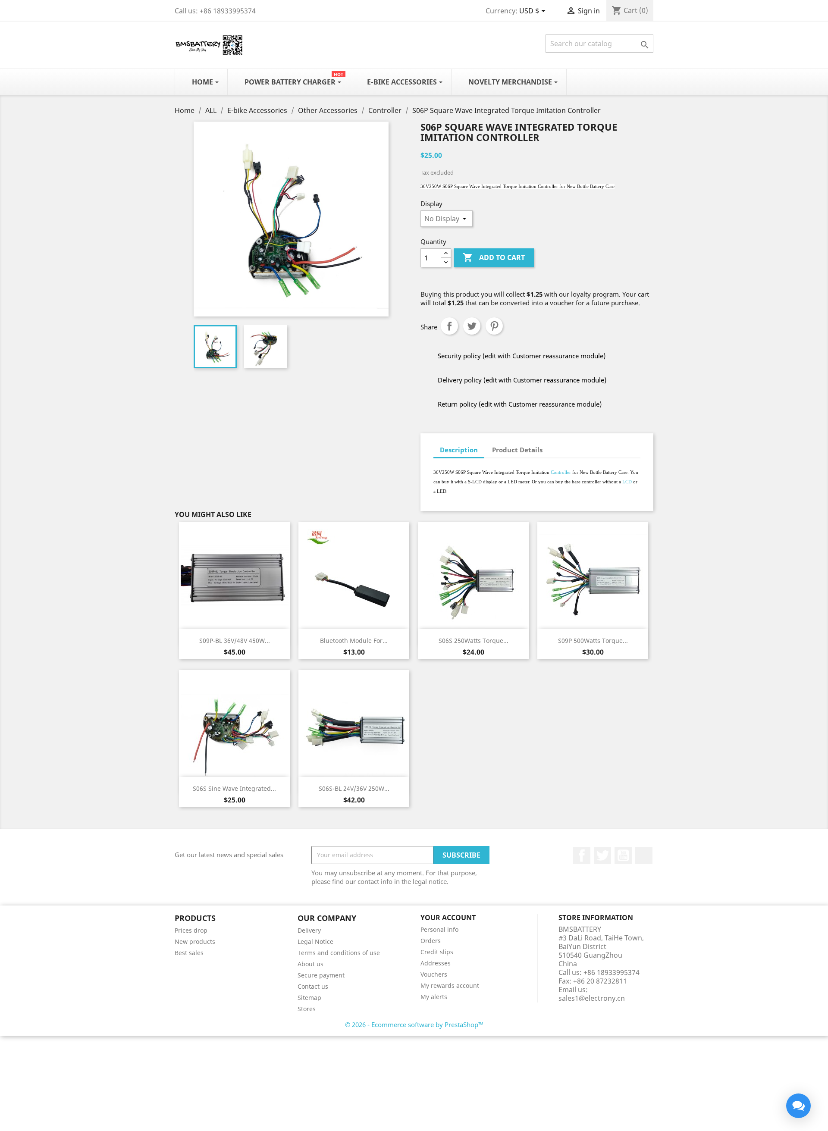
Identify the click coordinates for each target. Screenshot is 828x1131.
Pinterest (494, 326)
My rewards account (449, 985)
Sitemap (309, 997)
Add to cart (494, 257)
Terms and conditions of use (339, 953)
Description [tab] (459, 449)
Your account (448, 917)
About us (310, 964)
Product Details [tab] (517, 449)
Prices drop (191, 930)
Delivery (309, 930)
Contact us (313, 986)
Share (449, 326)
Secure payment (321, 975)
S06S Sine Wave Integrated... (234, 788)
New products (195, 941)
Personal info (439, 929)
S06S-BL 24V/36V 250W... (354, 788)
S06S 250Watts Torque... (473, 640)
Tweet (471, 326)
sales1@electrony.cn (591, 998)
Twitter (602, 855)
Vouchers (433, 974)
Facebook (581, 855)
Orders (430, 941)
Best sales (189, 953)
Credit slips (436, 952)
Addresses (435, 963)
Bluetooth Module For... (354, 640)
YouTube (623, 855)
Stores (307, 1009)
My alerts (433, 997)
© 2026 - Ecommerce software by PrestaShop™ (414, 1024)
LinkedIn (643, 855)
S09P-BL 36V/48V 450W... (234, 640)
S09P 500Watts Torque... (593, 640)
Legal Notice (315, 941)
